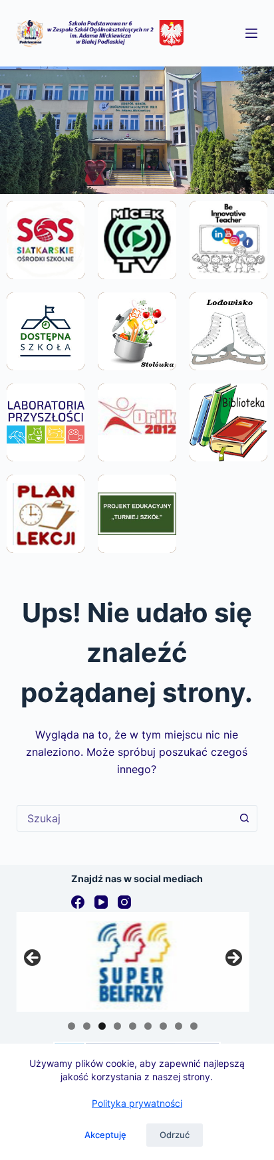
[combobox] (124, 818)
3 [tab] (102, 1026)
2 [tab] (86, 1026)
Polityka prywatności (137, 1103)
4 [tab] (117, 1026)
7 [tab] (163, 1026)
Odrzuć (175, 1134)
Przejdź (45, 270)
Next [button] (233, 959)
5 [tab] (132, 1026)
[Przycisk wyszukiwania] (244, 818)
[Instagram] (124, 902)
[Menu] (251, 33)
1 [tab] (71, 1026)
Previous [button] (33, 959)
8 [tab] (178, 1026)
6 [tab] (148, 1026)
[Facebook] (77, 902)
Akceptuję (105, 1134)
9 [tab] (194, 1026)
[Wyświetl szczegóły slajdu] (133, 962)
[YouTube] (101, 902)
